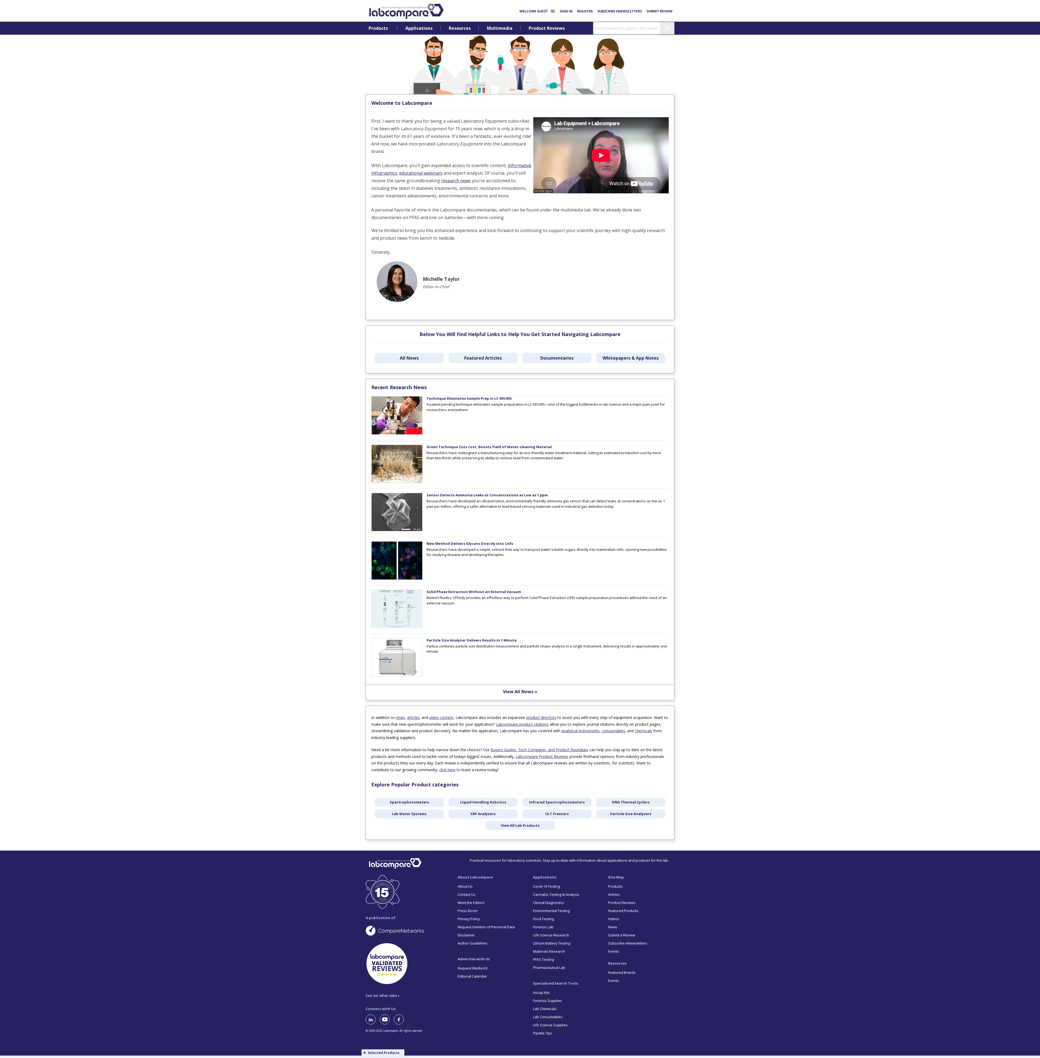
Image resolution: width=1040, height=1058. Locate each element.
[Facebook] (401, 1019)
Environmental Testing (551, 910)
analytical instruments (580, 730)
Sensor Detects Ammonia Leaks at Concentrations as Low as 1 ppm (487, 495)
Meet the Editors (471, 902)
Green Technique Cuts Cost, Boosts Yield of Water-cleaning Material (489, 446)
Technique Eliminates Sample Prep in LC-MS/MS (469, 398)
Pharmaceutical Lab (549, 967)
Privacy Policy (469, 918)
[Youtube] (387, 1019)
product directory (541, 717)
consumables (613, 730)
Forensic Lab (543, 926)
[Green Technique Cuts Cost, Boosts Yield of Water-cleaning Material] (396, 481)
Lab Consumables (548, 1016)
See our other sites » (382, 995)
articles (413, 717)
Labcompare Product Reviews (542, 756)
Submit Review (659, 11)
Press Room (467, 910)
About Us (465, 886)
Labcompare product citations (522, 724)
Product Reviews (547, 28)
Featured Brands (622, 972)
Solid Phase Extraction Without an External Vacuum (474, 591)
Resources (460, 28)
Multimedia (499, 28)
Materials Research (549, 951)
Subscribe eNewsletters (619, 11)
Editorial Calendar (472, 976)
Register (585, 11)
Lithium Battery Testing (551, 943)
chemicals (643, 730)
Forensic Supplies (547, 1000)
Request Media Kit (472, 968)
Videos (613, 918)
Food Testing (543, 918)
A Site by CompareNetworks (407, 930)
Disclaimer (466, 935)
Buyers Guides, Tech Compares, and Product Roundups (539, 749)
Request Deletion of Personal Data (486, 926)
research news (456, 181)
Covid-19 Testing (546, 886)
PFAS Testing (543, 959)
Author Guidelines (472, 943)
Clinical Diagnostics (548, 902)
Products (378, 28)
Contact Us (466, 894)
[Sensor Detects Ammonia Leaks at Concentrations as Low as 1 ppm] (396, 530)
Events (613, 951)
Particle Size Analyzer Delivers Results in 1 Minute (472, 640)
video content (441, 717)
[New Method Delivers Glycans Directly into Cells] (396, 578)
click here (447, 769)
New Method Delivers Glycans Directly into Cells (470, 543)
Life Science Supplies (550, 1025)
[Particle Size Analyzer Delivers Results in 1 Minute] (396, 675)
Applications (419, 28)
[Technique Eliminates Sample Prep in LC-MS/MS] (396, 433)
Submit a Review (621, 935)
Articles (614, 894)
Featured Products (623, 910)
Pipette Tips (542, 1033)
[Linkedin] (373, 1019)
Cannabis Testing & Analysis (556, 894)
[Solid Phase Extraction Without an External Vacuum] (396, 626)
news (400, 717)
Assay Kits (541, 992)
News (612, 926)
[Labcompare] (406, 10)
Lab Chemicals (545, 1008)
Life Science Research (551, 935)
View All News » (520, 692)
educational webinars (421, 173)
